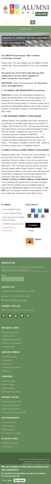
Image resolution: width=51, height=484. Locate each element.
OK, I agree (7, 480)
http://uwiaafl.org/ (26, 83)
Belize (38, 239)
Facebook (3, 315)
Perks (31, 231)
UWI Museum (8, 447)
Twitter (10, 315)
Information (7, 364)
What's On (7, 371)
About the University (11, 332)
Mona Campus (8, 384)
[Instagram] (29, 218)
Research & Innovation (12, 343)
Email (4, 275)
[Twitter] (40, 212)
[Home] (26, 9)
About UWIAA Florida (11, 209)
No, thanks (19, 480)
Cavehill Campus (9, 381)
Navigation (25, 29)
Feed (28, 315)
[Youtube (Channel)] (43, 218)
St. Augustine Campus (12, 392)
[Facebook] (33, 212)
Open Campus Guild (11, 409)
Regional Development (12, 340)
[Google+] (46, 212)
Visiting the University (12, 367)
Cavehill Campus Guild (12, 402)
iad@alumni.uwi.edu (19, 300)
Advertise (46, 464)
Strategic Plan (8, 347)
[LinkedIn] (36, 218)
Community (7, 360)
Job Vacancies (9, 336)
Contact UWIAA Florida (12, 213)
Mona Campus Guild (11, 405)
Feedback (38, 464)
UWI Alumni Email (10, 443)
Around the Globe (10, 357)
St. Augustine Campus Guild (14, 412)
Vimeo (22, 315)
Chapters (33, 225)
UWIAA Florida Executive (13, 224)
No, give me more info (10, 476)
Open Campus (8, 388)
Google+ (16, 315)
